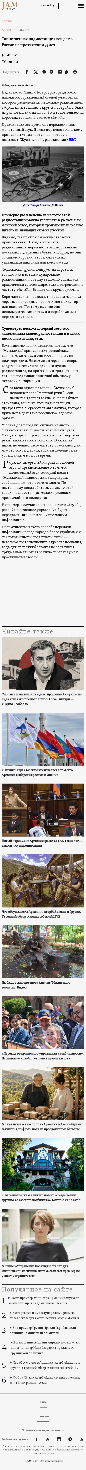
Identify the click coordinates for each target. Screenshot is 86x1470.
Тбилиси (10, 61)
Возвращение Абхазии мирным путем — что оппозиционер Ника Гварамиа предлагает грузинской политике (46, 1348)
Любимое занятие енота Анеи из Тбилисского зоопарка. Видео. (36, 985)
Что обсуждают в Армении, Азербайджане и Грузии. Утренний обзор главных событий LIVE (41, 914)
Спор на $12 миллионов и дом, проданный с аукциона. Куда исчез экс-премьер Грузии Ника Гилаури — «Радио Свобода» (42, 699)
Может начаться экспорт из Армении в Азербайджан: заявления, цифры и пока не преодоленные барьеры (42, 1126)
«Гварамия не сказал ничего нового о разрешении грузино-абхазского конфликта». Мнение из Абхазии (41, 1197)
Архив (8, 30)
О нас (43, 1402)
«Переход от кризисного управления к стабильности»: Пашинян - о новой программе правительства (43, 1056)
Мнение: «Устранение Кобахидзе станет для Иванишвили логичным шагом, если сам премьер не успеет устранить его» (41, 1271)
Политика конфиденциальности (43, 1430)
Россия (7, 21)
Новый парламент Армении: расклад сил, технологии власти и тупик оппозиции (42, 843)
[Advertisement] (43, 593)
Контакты (43, 1416)
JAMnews (10, 55)
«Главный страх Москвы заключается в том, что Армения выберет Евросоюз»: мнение (37, 772)
